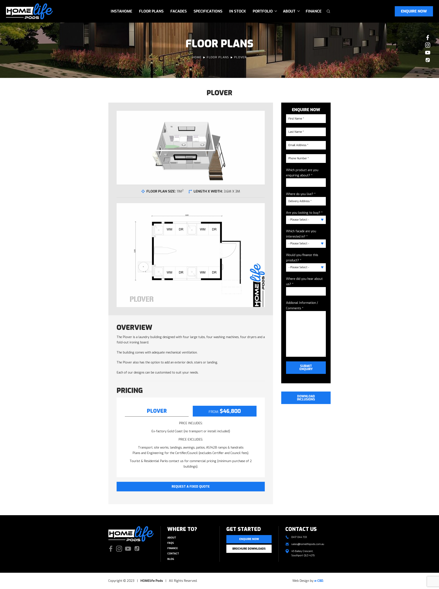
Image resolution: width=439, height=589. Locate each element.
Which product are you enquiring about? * (302, 173)
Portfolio (263, 11)
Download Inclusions (306, 397)
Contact (173, 553)
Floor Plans (151, 11)
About (289, 11)
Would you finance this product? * (302, 258)
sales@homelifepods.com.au (307, 544)
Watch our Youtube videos (427, 52)
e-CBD (318, 581)
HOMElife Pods (29, 11)
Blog (170, 559)
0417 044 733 (299, 537)
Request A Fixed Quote (191, 487)
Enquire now (249, 539)
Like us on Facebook (427, 37)
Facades (178, 11)
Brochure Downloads (249, 548)
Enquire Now (414, 11)
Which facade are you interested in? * (301, 234)
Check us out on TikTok (427, 60)
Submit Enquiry (306, 367)
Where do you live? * (301, 194)
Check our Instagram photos (427, 45)
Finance (314, 11)
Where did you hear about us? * (304, 281)
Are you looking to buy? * (304, 213)
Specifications (208, 11)
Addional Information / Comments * (302, 305)
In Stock (237, 11)
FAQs (170, 543)
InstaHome (121, 11)
